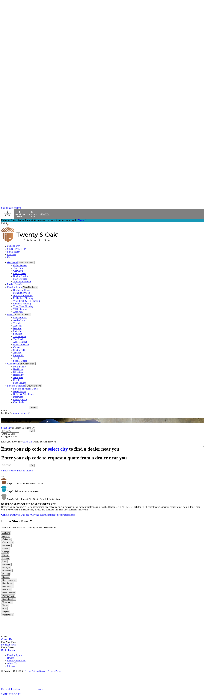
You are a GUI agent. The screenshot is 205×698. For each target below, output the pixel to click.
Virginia (5, 612)
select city (27, 441)
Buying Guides (20, 276)
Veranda (17, 323)
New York (6, 589)
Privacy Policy (54, 671)
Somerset (17, 333)
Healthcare (18, 369)
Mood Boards (19, 391)
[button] (26, 262)
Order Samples (20, 265)
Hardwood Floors (21, 290)
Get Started (12, 262)
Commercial (13, 363)
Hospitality (18, 374)
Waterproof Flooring (23, 295)
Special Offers (20, 361)
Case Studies (19, 402)
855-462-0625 (32, 514)
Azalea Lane (19, 320)
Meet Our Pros (20, 279)
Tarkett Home (19, 336)
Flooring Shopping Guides (25, 388)
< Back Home (8, 470)
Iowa (4, 561)
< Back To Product (24, 470)
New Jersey (7, 583)
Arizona (5, 536)
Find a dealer (13, 251)
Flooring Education (16, 385)
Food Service (19, 383)
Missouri (6, 574)
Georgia (5, 552)
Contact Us (6, 639)
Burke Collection (21, 344)
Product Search (14, 284)
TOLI (16, 358)
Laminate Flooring (22, 303)
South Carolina (8, 599)
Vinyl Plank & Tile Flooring (26, 301)
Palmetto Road (20, 317)
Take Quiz (18, 268)
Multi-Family (19, 366)
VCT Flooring (20, 309)
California (6, 539)
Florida (5, 549)
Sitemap (11, 666)
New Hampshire (9, 580)
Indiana (5, 558)
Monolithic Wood (21, 293)
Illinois (5, 555)
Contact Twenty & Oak (13, 514)
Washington (7, 615)
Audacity (17, 325)
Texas (5, 605)
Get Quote (18, 270)
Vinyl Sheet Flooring (23, 306)
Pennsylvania (8, 596)
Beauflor (17, 328)
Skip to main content (11, 208)
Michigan (6, 567)
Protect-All (18, 355)
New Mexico (7, 586)
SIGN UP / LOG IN (17, 249)
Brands (10, 314)
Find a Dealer (19, 273)
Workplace (18, 377)
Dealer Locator (8, 650)
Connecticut (7, 542)
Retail (16, 380)
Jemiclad (17, 352)
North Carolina (8, 593)
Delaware (6, 545)
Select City (6, 428)
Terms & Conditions (35, 671)
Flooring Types (14, 287)
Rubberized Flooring (23, 298)
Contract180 (19, 350)
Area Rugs (18, 311)
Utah (4, 608)
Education (18, 372)
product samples (21, 413)
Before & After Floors (23, 394)
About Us (82, 220)
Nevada (5, 577)
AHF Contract (20, 342)
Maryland (6, 564)
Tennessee (7, 602)
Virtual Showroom (22, 281)
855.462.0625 (13, 246)
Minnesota (6, 571)
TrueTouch (18, 339)
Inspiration (18, 397)
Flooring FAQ (20, 399)
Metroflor (17, 331)
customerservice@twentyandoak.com (57, 514)
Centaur (17, 347)
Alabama (6, 533)
